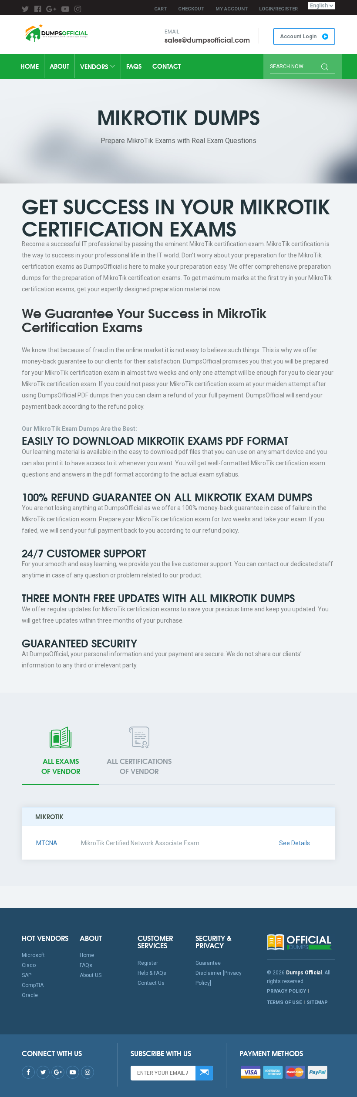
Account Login (299, 36)
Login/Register (278, 9)
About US (90, 975)
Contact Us (151, 983)
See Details (294, 843)
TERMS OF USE (284, 1002)
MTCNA (46, 843)
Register (148, 963)
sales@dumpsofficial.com (207, 39)
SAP (26, 975)
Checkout (191, 9)
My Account (232, 9)
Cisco (29, 965)
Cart (160, 9)
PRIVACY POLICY (286, 991)
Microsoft (33, 955)
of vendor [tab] (60, 765)
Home (29, 66)
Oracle (30, 995)
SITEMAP (317, 1002)
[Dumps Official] (56, 33)
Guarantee (208, 963)
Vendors (95, 66)
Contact (166, 66)
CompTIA (33, 985)
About (59, 66)
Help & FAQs (152, 973)
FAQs (133, 66)
